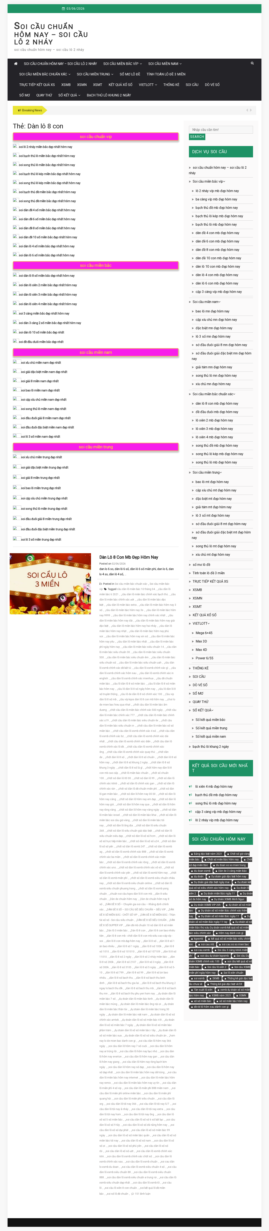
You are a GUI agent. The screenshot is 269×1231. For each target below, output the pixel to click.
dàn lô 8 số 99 (135, 972)
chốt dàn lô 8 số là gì (130, 767)
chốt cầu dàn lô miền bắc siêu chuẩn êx (135, 720)
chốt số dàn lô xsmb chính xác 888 (126, 851)
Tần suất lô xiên (203, 989)
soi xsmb (199, 978)
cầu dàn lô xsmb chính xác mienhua (132, 678)
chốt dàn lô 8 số (115, 757)
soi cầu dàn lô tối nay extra (147, 1109)
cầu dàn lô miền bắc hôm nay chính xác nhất (139, 615)
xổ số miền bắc (202, 1001)
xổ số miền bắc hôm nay (233, 1001)
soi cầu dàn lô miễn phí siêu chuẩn (134, 1098)
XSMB (66, 85)
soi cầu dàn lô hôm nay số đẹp (126, 1067)
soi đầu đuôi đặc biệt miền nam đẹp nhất (47, 427)
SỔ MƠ (24, 95)
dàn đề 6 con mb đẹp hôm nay (217, 241)
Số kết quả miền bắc (210, 720)
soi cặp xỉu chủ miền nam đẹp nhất (43, 399)
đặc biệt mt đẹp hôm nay (214, 499)
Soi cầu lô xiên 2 (216, 967)
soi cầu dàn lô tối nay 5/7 (154, 1103)
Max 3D (201, 641)
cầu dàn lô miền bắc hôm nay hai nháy (134, 625)
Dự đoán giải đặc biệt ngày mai (211, 882)
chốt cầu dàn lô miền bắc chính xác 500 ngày (136, 709)
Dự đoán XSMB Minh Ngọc (229, 899)
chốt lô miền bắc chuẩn (134, 773)
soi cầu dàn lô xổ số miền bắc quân (128, 1135)
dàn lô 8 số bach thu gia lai (123, 983)
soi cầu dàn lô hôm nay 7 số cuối (127, 1046)
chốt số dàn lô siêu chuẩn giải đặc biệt (129, 830)
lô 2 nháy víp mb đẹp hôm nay (217, 191)
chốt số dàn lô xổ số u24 (144, 841)
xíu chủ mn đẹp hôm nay (213, 384)
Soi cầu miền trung (93, 74)
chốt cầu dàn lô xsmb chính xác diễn (129, 741)
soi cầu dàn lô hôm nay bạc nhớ (138, 1051)
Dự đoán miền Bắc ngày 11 (219, 893)
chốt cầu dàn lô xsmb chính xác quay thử (131, 751)
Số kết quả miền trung (211, 728)
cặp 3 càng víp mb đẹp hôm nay (219, 292)
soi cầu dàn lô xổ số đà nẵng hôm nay (145, 1124)
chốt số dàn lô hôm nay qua (133, 804)
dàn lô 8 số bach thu (121, 977)
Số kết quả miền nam (211, 737)
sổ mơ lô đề (130, 74)
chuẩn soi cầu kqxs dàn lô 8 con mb (131, 893)
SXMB (215, 978)
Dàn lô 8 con (138, 930)
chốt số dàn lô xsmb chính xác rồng (127, 862)
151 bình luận (142, 1193)
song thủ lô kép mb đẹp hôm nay (219, 454)
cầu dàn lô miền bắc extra (122, 604)
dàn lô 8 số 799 (115, 972)
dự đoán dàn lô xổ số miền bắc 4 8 (142, 1019)
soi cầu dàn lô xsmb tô (146, 1182)
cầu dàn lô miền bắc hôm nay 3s (124, 610)
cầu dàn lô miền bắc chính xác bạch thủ (145, 594)
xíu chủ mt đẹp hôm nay (213, 555)
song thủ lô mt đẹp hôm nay (216, 546)
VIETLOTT (146, 85)
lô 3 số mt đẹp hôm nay (213, 515)
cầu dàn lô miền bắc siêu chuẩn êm (128, 657)
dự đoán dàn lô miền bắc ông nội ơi (141, 1004)
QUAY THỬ (44, 95)
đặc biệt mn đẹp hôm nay (214, 328)
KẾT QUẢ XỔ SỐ (120, 85)
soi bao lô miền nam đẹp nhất (40, 390)
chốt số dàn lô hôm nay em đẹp (137, 799)
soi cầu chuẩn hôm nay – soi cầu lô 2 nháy (51, 34)
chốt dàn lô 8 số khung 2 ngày (130, 762)
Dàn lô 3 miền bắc (117, 930)
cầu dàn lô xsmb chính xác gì (151, 667)
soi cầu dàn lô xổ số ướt (119, 1151)
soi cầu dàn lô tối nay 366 (121, 1103)
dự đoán (198, 876)
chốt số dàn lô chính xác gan (137, 783)
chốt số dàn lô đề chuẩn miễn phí (138, 788)
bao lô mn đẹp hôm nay (212, 311)
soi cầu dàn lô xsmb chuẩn (141, 1161)
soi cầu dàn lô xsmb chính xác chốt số (129, 1156)
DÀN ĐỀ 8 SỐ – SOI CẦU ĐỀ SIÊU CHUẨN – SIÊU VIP (136, 909)
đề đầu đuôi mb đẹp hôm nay (217, 412)
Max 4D (201, 650)
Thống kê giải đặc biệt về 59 (226, 984)
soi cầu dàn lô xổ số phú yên (124, 1145)
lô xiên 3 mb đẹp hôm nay (214, 429)
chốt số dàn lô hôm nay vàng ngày (139, 809)
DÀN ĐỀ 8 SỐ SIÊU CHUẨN (151, 920)
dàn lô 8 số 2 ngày (120, 956)
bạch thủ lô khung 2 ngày (109, 95)
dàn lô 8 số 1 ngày (128, 946)
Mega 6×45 (204, 633)
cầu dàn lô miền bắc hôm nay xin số (127, 636)
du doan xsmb (202, 870)
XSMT (97, 85)
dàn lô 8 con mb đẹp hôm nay (128, 557)
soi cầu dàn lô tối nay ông (139, 1114)
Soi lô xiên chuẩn (233, 972)
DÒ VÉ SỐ (212, 85)
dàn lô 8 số (150, 941)
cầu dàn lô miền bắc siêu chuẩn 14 (143, 646)
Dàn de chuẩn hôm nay (123, 899)
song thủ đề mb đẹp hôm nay (217, 446)
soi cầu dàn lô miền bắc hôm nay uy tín (136, 1082)
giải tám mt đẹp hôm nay (214, 507)
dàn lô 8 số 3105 (121, 967)
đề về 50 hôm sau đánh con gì (211, 1006)
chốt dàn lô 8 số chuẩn (141, 757)
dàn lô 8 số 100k (151, 946)
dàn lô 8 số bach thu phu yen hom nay (133, 993)
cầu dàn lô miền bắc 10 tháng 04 (136, 589)
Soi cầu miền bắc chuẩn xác (43, 74)
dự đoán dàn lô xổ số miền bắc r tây (135, 1030)
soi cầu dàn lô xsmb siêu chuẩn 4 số (143, 1166)
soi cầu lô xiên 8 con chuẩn (121, 1187)
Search (197, 137)
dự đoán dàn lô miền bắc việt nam (127, 1014)
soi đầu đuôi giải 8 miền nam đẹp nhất (46, 418)
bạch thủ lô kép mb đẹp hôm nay (219, 216)
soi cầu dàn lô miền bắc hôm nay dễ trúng (140, 1072)
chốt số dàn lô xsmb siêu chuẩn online (129, 883)
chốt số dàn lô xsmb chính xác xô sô (140, 867)
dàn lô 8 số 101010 (123, 951)
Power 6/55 (204, 658)
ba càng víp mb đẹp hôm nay (216, 199)
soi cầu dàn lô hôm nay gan (141, 1056)
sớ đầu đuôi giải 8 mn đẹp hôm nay (221, 345)
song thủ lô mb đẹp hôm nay (216, 462)
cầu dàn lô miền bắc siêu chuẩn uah (140, 662)
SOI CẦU (192, 85)
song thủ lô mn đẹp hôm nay (216, 376)
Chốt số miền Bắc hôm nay (223, 859)
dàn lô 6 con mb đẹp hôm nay (217, 283)
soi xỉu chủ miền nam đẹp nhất (41, 362)
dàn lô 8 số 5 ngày (145, 967)
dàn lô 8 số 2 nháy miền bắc (151, 956)
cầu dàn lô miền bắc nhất (132, 641)
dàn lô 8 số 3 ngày (150, 962)
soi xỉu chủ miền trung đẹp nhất (41, 457)
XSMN (82, 85)
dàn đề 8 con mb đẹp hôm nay (217, 250)
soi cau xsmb (202, 950)
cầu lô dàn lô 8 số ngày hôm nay (136, 688)
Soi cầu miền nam (163, 64)
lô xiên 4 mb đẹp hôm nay (214, 437)
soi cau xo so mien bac (235, 944)
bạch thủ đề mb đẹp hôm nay (217, 208)
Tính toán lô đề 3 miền (166, 74)
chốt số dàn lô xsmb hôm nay (150, 872)
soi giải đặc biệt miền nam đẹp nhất (44, 372)
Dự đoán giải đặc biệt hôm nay (228, 876)
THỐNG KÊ (171, 85)
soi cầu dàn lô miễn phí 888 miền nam (147, 1088)
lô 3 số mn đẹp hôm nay (213, 336)
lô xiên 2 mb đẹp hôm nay (214, 420)
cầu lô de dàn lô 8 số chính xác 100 (141, 694)
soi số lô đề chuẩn (117, 1193)
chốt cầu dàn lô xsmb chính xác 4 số (134, 730)
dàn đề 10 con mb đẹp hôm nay (218, 258)
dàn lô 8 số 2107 (126, 962)
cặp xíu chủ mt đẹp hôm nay (216, 490)
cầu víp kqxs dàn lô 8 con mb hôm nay (142, 699)
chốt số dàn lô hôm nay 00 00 (138, 794)
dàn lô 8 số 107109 (149, 951)
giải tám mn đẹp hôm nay (214, 367)
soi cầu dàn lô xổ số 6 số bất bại (144, 1119)
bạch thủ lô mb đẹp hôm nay (216, 224)
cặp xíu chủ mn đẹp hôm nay (216, 320)
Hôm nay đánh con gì (231, 933)
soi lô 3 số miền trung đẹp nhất (41, 539)
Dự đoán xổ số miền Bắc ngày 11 (220, 916)
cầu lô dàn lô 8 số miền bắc (129, 683)
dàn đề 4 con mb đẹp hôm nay (217, 233)
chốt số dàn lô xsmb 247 (130, 846)
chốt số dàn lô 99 (144, 778)
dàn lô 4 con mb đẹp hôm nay (217, 275)
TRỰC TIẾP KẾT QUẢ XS (37, 85)
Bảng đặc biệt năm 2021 (208, 853)
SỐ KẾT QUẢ (67, 95)
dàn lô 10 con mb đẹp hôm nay (218, 267)
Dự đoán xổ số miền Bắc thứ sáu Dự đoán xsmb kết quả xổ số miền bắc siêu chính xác (220, 927)
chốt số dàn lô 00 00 (119, 778)
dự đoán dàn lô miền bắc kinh (136, 998)
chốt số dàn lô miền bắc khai (139, 815)
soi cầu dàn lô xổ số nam (136, 1140)
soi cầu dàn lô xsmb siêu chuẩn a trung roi (132, 1177)
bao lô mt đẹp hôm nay (212, 482)
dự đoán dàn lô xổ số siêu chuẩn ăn (145, 1035)
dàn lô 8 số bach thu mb (140, 988)
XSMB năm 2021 (221, 995)
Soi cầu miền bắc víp (120, 64)
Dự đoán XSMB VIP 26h (207, 904)
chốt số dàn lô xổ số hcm (141, 836)
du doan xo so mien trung (231, 865)
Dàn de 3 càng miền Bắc (232, 870)
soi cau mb (207, 944)
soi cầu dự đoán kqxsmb (214, 955)
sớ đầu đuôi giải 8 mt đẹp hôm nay (221, 524)
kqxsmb (198, 938)
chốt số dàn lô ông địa (120, 825)
